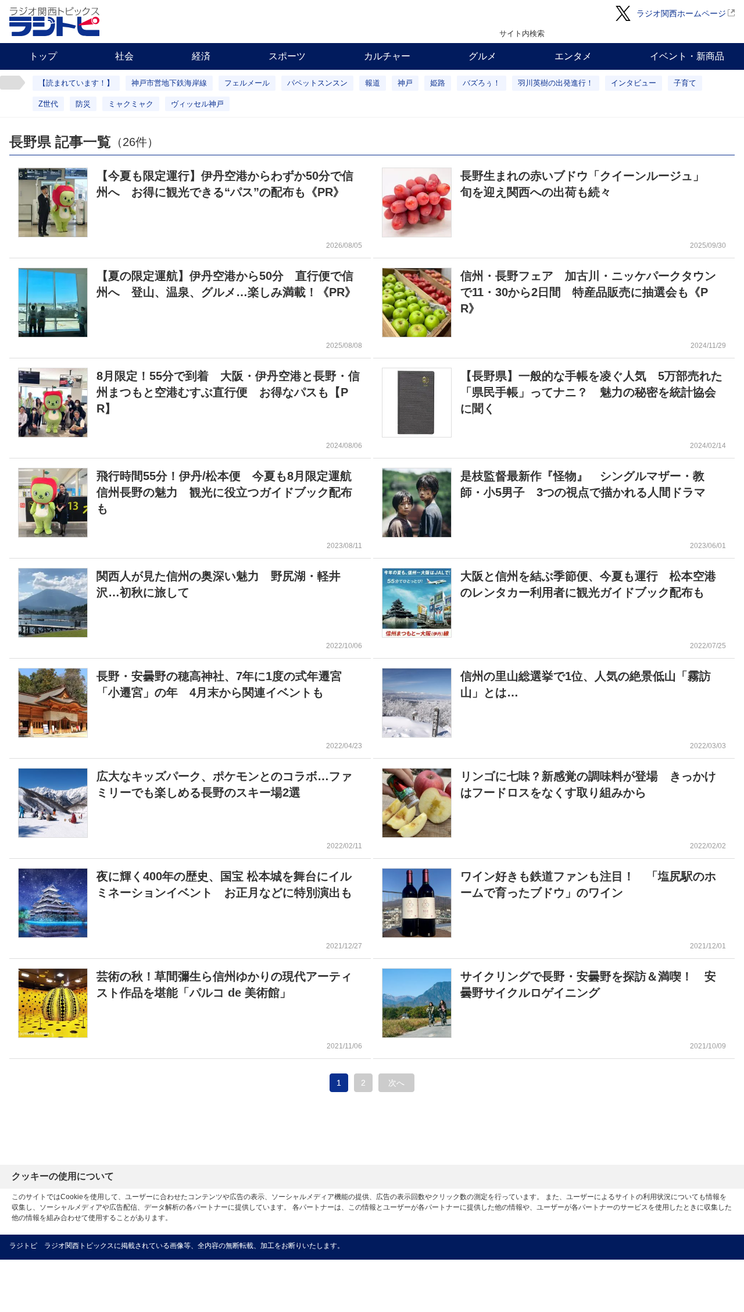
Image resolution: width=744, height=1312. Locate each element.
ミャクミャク (130, 103)
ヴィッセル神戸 (197, 103)
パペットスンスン (317, 83)
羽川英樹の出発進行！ (555, 83)
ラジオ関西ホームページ (681, 13)
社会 (124, 56)
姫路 (437, 83)
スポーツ (287, 56)
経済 (201, 56)
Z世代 (48, 103)
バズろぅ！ (481, 83)
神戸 (405, 83)
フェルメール (247, 83)
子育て (685, 83)
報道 (372, 83)
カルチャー (387, 56)
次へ (396, 1082)
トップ (43, 56)
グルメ (482, 56)
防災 (83, 103)
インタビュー (633, 83)
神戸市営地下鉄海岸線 (169, 83)
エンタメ (573, 56)
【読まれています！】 (76, 83)
